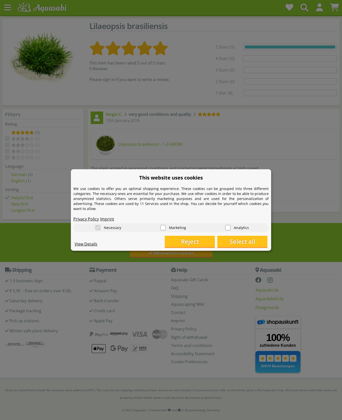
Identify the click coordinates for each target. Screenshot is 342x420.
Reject (190, 241)
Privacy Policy (86, 219)
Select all (242, 241)
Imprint (107, 219)
